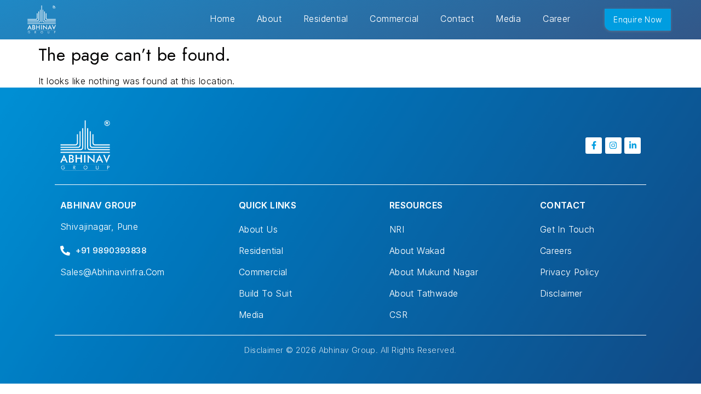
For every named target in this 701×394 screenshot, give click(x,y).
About (269, 18)
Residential (325, 18)
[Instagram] (613, 145)
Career (556, 18)
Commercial (394, 18)
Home (222, 18)
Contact (457, 18)
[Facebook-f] (593, 145)
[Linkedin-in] (632, 145)
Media (508, 18)
